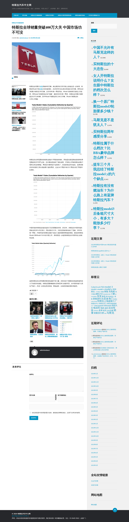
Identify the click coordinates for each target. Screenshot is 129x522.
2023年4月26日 (35, 38)
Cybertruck (95, 287)
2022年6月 (94, 452)
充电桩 (112, 292)
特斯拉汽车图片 (50, 15)
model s (94, 289)
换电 (103, 296)
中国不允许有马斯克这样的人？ (103, 52)
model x (101, 289)
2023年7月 (94, 398)
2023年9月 (94, 390)
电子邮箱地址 (62, 395)
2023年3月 (94, 415)
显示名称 (32, 395)
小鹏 (113, 294)
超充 (105, 310)
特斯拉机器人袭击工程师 (99, 267)
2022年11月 (95, 432)
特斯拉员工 (102, 303)
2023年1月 (94, 423)
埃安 (109, 294)
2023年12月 (95, 378)
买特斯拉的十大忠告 (103, 66)
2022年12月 (95, 428)
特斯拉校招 (107, 305)
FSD (102, 287)
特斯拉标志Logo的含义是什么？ (101, 251)
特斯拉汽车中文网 (22, 5)
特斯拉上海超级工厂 (107, 301)
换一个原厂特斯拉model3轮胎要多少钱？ (103, 106)
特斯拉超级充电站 (80, 15)
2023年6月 (94, 403)
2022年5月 (94, 457)
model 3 (109, 287)
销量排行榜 (99, 313)
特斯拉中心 (95, 303)
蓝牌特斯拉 (96, 310)
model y (108, 289)
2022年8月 (94, 444)
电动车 (96, 308)
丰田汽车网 (94, 485)
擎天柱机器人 (110, 296)
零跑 (105, 313)
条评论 (31, 374)
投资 (99, 296)
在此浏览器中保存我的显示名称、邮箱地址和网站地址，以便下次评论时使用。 (56, 412)
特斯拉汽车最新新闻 (36, 15)
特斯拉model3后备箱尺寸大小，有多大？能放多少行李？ (103, 218)
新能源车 (97, 299)
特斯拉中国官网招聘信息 (64, 15)
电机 (102, 308)
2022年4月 (94, 461)
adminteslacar (24, 38)
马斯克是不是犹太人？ (103, 122)
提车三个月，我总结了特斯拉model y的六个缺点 (104, 171)
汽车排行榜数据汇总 (94, 15)
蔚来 (101, 310)
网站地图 (94, 504)
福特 (106, 308)
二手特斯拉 (97, 291)
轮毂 (111, 310)
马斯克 (110, 313)
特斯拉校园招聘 (98, 305)
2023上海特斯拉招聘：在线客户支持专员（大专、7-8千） (104, 356)
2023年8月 (94, 394)
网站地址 (56, 397)
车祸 (108, 310)
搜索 (92, 23)
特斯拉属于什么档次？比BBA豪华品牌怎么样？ (103, 150)
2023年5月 (94, 407)
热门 (111, 298)
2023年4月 (94, 411)
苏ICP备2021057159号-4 (20, 516)
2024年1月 (94, 373)
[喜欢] (31, 293)
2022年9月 (94, 440)
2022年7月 (94, 448)
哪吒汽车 (99, 294)
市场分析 (16, 15)
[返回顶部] (115, 510)
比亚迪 (104, 299)
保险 (106, 291)
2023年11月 (95, 382)
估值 (102, 291)
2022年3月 (94, 465)
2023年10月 (95, 386)
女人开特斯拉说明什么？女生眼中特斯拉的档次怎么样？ (103, 85)
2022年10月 (95, 436)
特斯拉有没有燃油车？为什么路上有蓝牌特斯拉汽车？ (103, 192)
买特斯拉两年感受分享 (103, 134)
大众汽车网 (94, 481)
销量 (41, 86)
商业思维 (105, 294)
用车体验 (24, 15)
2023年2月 (94, 419)
